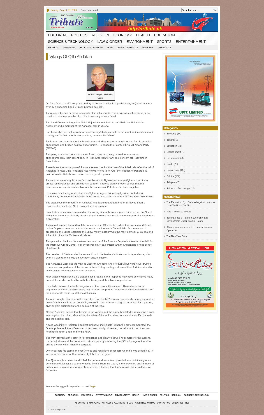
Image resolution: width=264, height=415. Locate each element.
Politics (79, 35)
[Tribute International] (132, 22)
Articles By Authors (91, 47)
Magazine (60, 409)
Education (164, 35)
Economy (122, 35)
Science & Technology (70, 42)
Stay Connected (89, 10)
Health (143, 35)
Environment (139, 42)
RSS (187, 403)
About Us (53, 47)
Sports (164, 42)
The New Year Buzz (176, 236)
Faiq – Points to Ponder (178, 211)
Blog (110, 47)
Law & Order (109, 42)
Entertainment (191, 42)
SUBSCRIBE (147, 47)
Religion (100, 35)
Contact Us (164, 47)
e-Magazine (69, 47)
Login (93, 386)
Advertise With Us (128, 47)
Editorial (57, 35)
